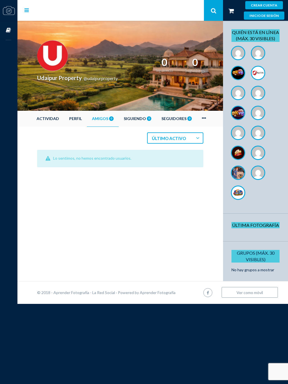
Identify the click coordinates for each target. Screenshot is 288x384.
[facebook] (207, 292)
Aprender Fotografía (158, 292)
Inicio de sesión (264, 15)
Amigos (102, 118)
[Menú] (26, 10)
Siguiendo (137, 118)
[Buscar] (213, 10)
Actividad (48, 118)
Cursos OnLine (8, 30)
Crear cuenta (264, 5)
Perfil (75, 118)
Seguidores (175, 118)
